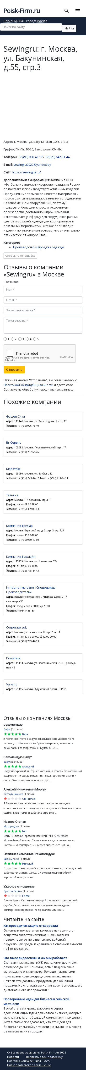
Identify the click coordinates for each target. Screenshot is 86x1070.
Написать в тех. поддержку (44, 1057)
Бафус (7, 729)
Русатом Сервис (13, 891)
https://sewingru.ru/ (26, 172)
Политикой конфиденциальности (28, 385)
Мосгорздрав (11, 826)
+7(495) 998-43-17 (30, 157)
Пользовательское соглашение (29, 1065)
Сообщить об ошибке (20, 255)
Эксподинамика (13, 794)
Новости (13, 1057)
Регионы (10, 21)
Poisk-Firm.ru (22, 10)
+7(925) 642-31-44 (57, 157)
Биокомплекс (11, 858)
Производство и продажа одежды (38, 247)
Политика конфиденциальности (28, 1061)
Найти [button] (69, 28)
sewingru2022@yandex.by (32, 164)
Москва (42, 21)
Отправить (14, 369)
